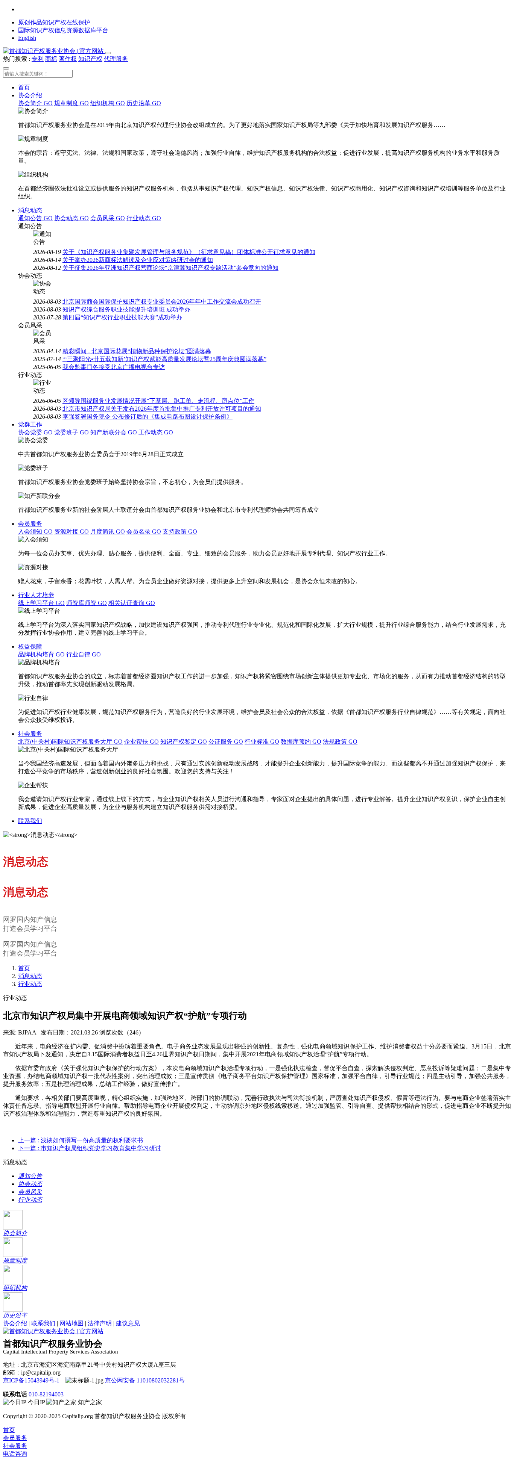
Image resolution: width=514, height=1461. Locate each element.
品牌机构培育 (41, 654)
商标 (51, 59)
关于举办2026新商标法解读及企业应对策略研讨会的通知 (137, 260)
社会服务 (30, 733)
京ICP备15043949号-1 (31, 1380)
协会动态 (71, 218)
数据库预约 (301, 741)
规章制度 (71, 103)
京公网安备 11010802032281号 (145, 1380)
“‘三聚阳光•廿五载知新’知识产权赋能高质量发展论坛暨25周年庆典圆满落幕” (164, 359)
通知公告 (35, 218)
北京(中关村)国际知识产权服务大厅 (70, 741)
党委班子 (71, 432)
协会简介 (35, 103)
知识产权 (90, 59)
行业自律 (83, 654)
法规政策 (340, 741)
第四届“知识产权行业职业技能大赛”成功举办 (122, 317)
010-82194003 (46, 1394)
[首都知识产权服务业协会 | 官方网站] (54, 51)
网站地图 (71, 1323)
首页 (24, 87)
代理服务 (116, 59)
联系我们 (30, 821)
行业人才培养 (36, 595)
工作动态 (155, 432)
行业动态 (143, 218)
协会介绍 (30, 95)
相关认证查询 (131, 603)
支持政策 (180, 531)
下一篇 (89, 1148)
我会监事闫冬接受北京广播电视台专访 (113, 367)
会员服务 (30, 523)
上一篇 (80, 1140)
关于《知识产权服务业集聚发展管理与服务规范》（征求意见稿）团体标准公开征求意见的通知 (188, 252)
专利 (38, 59)
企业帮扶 (141, 741)
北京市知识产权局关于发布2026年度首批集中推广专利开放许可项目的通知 (161, 408)
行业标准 (262, 741)
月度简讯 (107, 531)
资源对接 (71, 531)
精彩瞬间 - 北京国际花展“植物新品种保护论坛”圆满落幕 (136, 351)
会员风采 (107, 218)
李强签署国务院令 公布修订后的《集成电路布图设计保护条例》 (147, 416)
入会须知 (35, 531)
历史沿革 (143, 103)
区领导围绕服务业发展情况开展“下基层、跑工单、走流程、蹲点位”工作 (158, 401)
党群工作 (30, 424)
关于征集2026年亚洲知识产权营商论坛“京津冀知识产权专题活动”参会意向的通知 (170, 268)
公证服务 (225, 741)
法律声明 (100, 1323)
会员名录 (143, 531)
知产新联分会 (113, 432)
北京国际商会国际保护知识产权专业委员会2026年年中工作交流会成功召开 (161, 301)
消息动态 (30, 210)
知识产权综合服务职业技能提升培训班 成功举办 (126, 309)
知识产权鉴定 (183, 741)
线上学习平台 (41, 603)
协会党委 (35, 432)
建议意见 (128, 1323)
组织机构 (107, 103)
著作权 (68, 59)
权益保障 (30, 646)
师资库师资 (86, 603)
